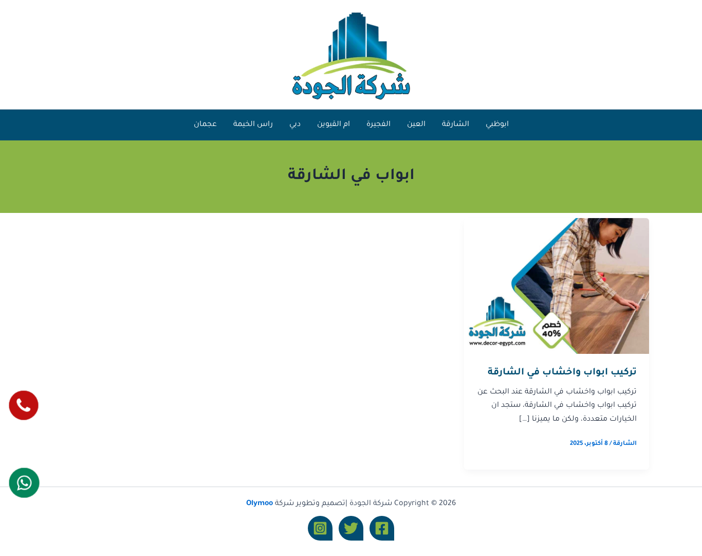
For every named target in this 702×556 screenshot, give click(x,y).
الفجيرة (378, 125)
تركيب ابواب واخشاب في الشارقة (562, 373)
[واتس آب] (24, 482)
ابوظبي (497, 125)
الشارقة (455, 125)
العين (416, 125)
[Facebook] (382, 528)
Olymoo (259, 504)
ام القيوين (333, 125)
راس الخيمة (253, 125)
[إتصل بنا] (23, 405)
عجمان (205, 125)
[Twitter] (351, 528)
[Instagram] (320, 528)
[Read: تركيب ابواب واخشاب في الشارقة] (556, 286)
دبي (295, 125)
